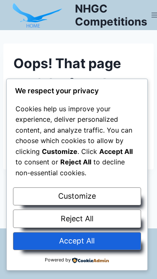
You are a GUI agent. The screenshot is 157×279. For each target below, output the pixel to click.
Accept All (77, 240)
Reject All (77, 218)
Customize (77, 196)
